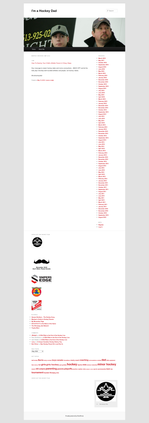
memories (94, 365)
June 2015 (101, 93)
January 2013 (102, 155)
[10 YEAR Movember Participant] (42, 271)
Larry (33, 342)
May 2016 (101, 71)
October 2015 (102, 84)
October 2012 (102, 161)
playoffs (68, 368)
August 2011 (102, 191)
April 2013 (101, 148)
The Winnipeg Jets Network (40, 326)
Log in (100, 227)
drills (107, 360)
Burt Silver (35, 344)
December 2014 (103, 105)
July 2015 (101, 90)
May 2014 (101, 121)
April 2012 (101, 174)
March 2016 (102, 73)
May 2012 (101, 172)
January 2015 (102, 103)
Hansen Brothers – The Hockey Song (43, 317)
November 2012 (103, 159)
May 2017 (101, 60)
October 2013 (102, 136)
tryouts (46, 373)
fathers (36, 365)
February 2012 (102, 179)
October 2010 (102, 213)
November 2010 (103, 211)
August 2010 (102, 217)
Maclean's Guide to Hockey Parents (43, 319)
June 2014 (101, 118)
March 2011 (102, 202)
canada (60, 360)
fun (39, 365)
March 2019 (102, 58)
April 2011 (101, 200)
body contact (48, 360)
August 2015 (102, 88)
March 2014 (102, 125)
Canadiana (66, 360)
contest (99, 360)
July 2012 (101, 168)
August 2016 (102, 67)
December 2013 (103, 131)
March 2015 (102, 99)
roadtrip (80, 369)
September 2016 (103, 65)
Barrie (40, 360)
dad (104, 360)
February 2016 (102, 75)
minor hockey (107, 364)
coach (77, 360)
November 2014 (103, 108)
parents (60, 368)
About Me (41, 49)
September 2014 (103, 112)
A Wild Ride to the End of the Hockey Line (52, 335)
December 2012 (103, 157)
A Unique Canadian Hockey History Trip (49, 342)
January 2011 (102, 206)
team (108, 369)
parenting (51, 368)
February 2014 (102, 127)
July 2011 (101, 194)
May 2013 (101, 146)
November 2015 (103, 82)
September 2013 (103, 138)
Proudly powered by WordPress (74, 416)
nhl (37, 368)
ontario (42, 368)
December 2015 (103, 80)
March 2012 (102, 176)
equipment (112, 360)
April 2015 (101, 97)
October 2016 (102, 62)
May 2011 (101, 198)
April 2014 (101, 123)
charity (72, 360)
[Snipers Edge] (42, 283)
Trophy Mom (35, 328)
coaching (84, 360)
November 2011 (103, 185)
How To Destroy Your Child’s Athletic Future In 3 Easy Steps (51, 63)
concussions (93, 360)
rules (84, 369)
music (33, 369)
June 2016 (101, 69)
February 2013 (102, 153)
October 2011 (102, 187)
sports (95, 369)
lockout (89, 365)
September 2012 (103, 163)
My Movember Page (38, 321)
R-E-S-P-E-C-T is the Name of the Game (44, 324)
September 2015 (103, 86)
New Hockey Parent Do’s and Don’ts (51, 344)
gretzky (64, 365)
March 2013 (102, 151)
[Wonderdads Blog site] (37, 296)
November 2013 (103, 133)
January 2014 (102, 129)
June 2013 (101, 144)
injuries (79, 365)
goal (60, 365)
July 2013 (101, 142)
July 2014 (101, 116)
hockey (72, 364)
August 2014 (102, 114)
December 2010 (103, 209)
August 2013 (102, 140)
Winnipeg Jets (54, 373)
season (88, 369)
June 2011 (101, 196)
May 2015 (101, 95)
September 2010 (103, 215)
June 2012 (101, 170)
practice (75, 369)
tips (112, 369)
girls (43, 364)
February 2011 (102, 204)
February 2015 (102, 101)
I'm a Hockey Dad (44, 10)
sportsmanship (102, 369)
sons (91, 369)
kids (84, 364)
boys (54, 360)
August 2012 (102, 166)
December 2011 (103, 183)
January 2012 (102, 181)
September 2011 (103, 189)
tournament (37, 372)
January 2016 (102, 78)
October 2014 (102, 110)
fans (33, 365)
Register (101, 225)
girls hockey (52, 364)
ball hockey (35, 360)
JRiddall (34, 335)
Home (33, 49)
